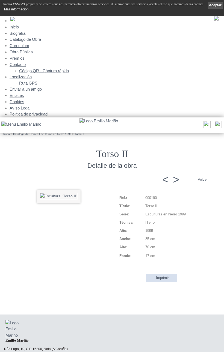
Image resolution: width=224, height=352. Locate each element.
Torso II (79, 133)
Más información (16, 9)
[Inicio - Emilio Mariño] (98, 121)
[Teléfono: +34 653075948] (217, 126)
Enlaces (17, 95)
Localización (21, 76)
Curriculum (19, 45)
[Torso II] (59, 196)
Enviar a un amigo (26, 89)
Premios (17, 58)
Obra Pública (21, 52)
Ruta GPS (28, 83)
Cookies (17, 101)
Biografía (17, 33)
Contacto (18, 64)
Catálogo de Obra (25, 39)
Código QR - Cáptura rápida (44, 71)
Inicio (14, 27)
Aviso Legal (20, 108)
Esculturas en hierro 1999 (55, 133)
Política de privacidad (29, 114)
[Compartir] (206, 126)
